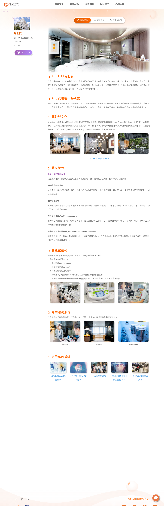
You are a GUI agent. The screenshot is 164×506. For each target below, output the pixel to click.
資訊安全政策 (143, 499)
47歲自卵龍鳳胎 (99, 376)
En (28, 499)
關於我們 (104, 4)
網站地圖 (132, 499)
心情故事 (119, 4)
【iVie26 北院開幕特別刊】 (99, 158)
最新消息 (89, 4)
